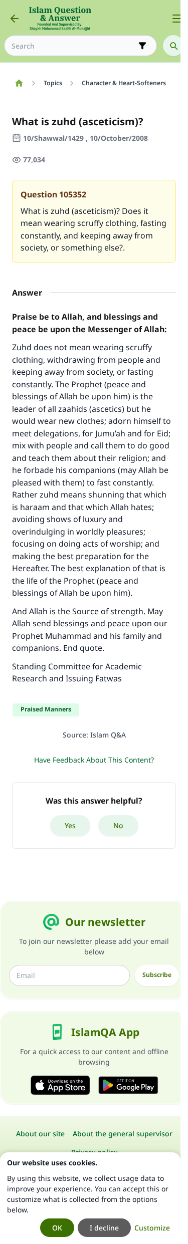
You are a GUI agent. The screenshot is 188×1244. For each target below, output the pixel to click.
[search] (173, 45)
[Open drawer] (177, 19)
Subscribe (156, 974)
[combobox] (73, 46)
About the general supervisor (122, 1133)
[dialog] (90, 1198)
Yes (70, 825)
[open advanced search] (142, 46)
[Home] (19, 83)
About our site (40, 1133)
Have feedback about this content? (94, 760)
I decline (104, 1227)
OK (57, 1227)
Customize (152, 1227)
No (118, 825)
